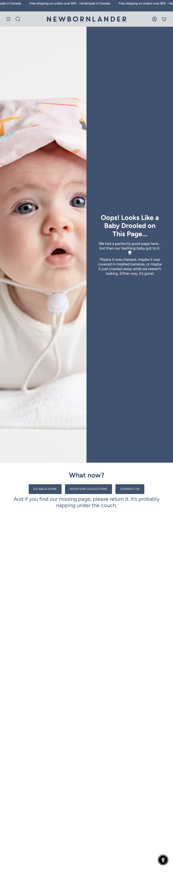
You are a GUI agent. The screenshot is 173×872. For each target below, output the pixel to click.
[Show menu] (8, 19)
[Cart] (164, 19)
